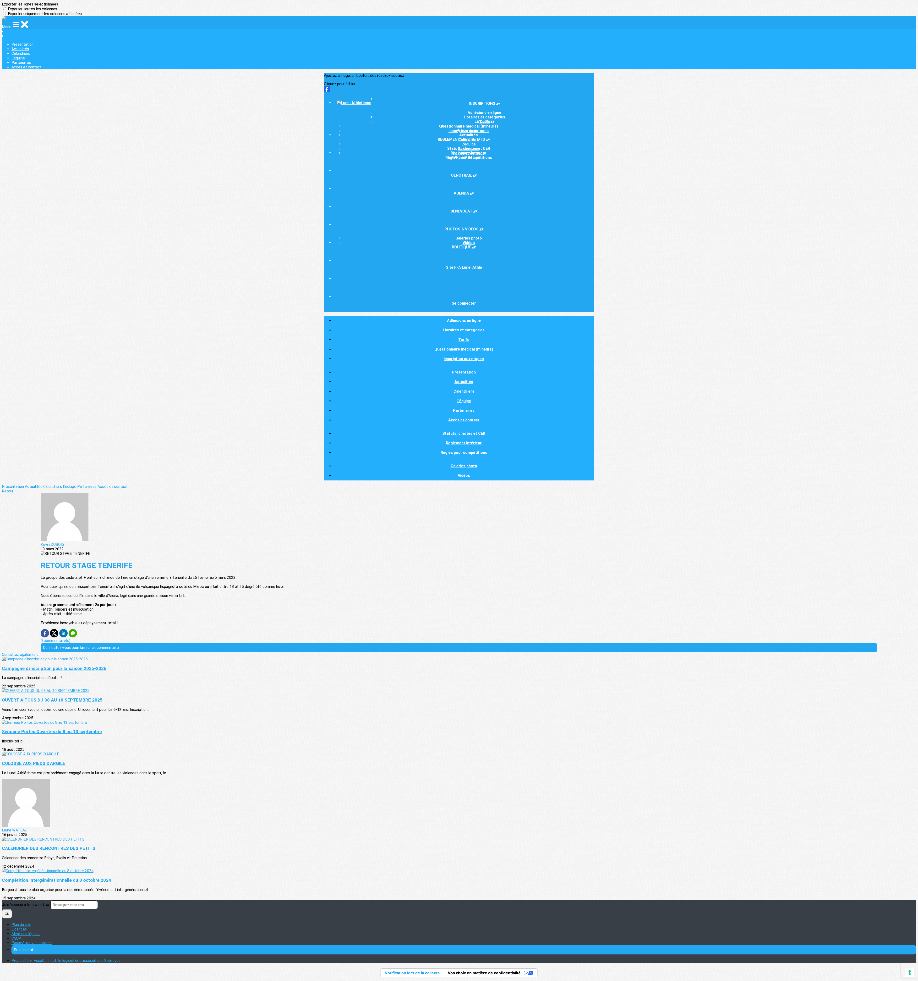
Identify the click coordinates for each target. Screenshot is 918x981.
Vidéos (469, 242)
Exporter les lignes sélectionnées (30, 4)
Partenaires (21, 62)
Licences (19, 929)
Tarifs (463, 339)
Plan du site (21, 924)
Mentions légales (25, 933)
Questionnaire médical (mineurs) (468, 126)
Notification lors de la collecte (412, 972)
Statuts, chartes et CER (468, 148)
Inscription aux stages (464, 359)
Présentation (22, 44)
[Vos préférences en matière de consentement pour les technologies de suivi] (909, 972)
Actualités (20, 49)
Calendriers (20, 53)
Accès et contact (26, 67)
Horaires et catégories (464, 330)
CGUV (16, 938)
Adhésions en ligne (484, 112)
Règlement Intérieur (468, 153)
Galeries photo (468, 238)
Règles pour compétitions (464, 452)
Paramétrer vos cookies (31, 943)
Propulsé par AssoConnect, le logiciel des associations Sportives (65, 960)
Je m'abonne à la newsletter (26, 904)
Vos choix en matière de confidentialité (484, 972)
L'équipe (18, 58)
